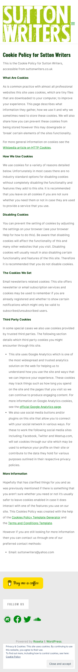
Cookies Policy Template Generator (36, 517)
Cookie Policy (13, 656)
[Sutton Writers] (36, 23)
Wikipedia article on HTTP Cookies (27, 148)
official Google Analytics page (40, 407)
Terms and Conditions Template (30, 523)
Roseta (38, 641)
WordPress (54, 641)
